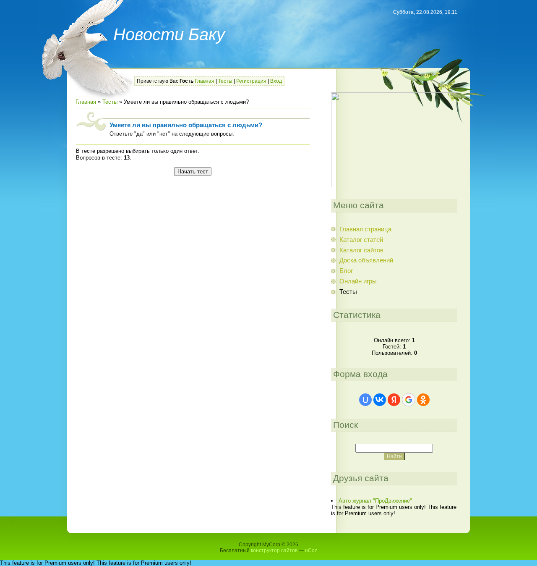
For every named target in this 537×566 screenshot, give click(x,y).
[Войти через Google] (408, 399)
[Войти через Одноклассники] (423, 399)
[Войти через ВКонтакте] (379, 399)
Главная (204, 81)
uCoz (311, 550)
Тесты (225, 81)
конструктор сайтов (274, 550)
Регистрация (251, 81)
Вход (276, 81)
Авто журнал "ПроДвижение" (375, 501)
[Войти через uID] (365, 399)
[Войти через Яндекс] (394, 399)
